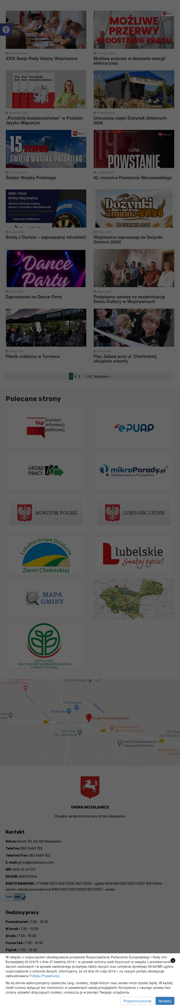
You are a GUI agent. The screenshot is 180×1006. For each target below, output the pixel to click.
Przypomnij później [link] (137, 1000)
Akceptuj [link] (165, 1000)
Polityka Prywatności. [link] (44, 975)
